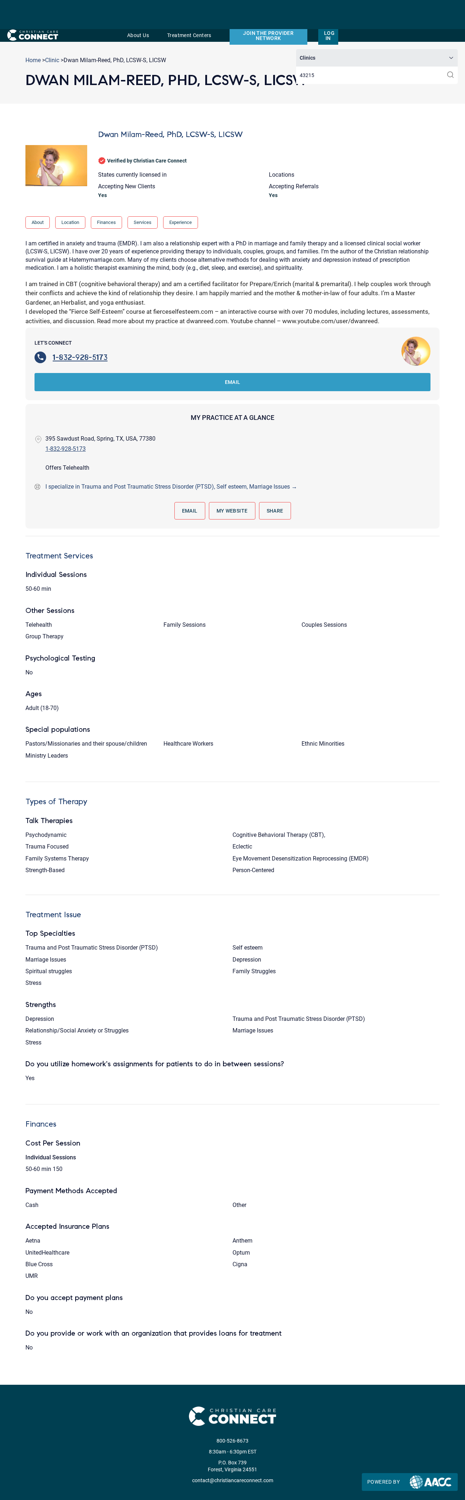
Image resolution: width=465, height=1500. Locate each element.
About (38, 222)
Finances (106, 222)
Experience (180, 222)
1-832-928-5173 (80, 357)
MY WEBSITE (232, 511)
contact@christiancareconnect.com (232, 1480)
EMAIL (232, 382)
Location (70, 222)
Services (142, 222)
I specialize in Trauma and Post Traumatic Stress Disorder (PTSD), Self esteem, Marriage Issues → (171, 486)
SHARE (275, 511)
